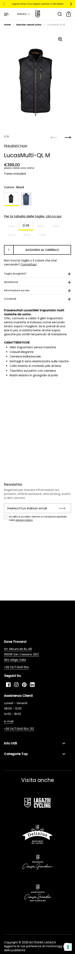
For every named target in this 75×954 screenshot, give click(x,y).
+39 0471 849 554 (16, 667)
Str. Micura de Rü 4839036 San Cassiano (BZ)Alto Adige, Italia (21, 654)
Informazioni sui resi (16, 290)
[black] (11, 199)
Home (7, 24)
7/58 (42, 235)
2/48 (25, 225)
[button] (23, 14)
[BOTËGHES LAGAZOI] (37, 14)
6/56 (27, 235)
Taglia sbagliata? (15, 273)
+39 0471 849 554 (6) (19, 729)
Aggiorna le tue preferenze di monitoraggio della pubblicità (34, 948)
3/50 (40, 226)
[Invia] (63, 508)
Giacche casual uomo (29, 24)
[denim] (26, 199)
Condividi (10, 298)
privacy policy (24, 520)
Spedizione (11, 282)
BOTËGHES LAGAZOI (42, 942)
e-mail (8, 721)
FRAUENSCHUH (15, 146)
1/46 (11, 226)
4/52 (55, 226)
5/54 (11, 235)
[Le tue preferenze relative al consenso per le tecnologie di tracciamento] (68, 947)
